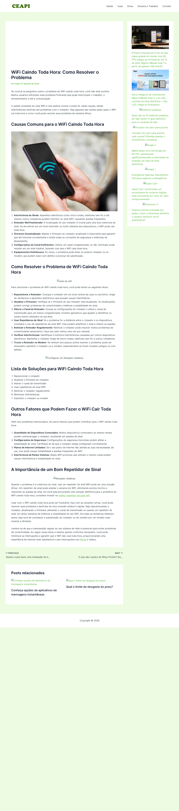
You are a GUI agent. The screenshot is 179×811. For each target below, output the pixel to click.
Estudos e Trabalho (148, 6)
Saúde (109, 6)
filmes (83, 539)
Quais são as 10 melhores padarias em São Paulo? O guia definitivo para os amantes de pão (150, 119)
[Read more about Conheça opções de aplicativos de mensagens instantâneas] (37, 582)
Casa (120, 6)
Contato (166, 6)
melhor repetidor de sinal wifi (74, 495)
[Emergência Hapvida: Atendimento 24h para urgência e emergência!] (150, 169)
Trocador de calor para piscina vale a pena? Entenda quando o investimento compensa (148, 136)
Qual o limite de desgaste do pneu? (89, 586)
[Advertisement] (64, 47)
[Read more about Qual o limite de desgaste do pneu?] (86, 580)
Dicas (130, 6)
